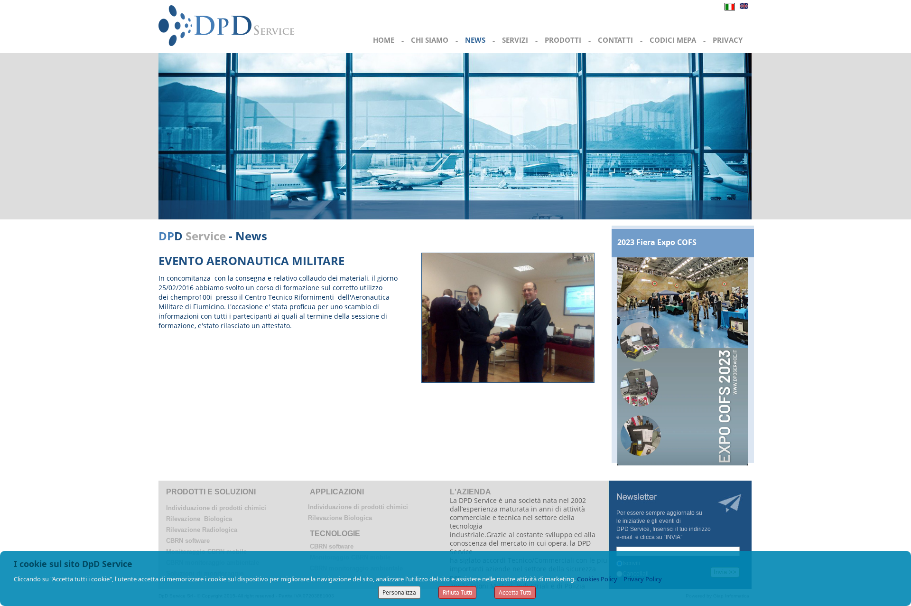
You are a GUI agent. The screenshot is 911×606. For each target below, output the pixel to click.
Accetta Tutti (515, 592)
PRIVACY (728, 40)
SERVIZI (515, 40)
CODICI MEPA (673, 40)
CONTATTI (615, 40)
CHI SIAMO (429, 40)
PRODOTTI (563, 40)
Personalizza (399, 592)
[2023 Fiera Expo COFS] (682, 360)
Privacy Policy (642, 579)
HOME (383, 40)
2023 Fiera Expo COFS (657, 242)
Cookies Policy (597, 579)
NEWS (475, 40)
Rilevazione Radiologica (201, 529)
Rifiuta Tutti (457, 592)
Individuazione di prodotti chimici (216, 507)
